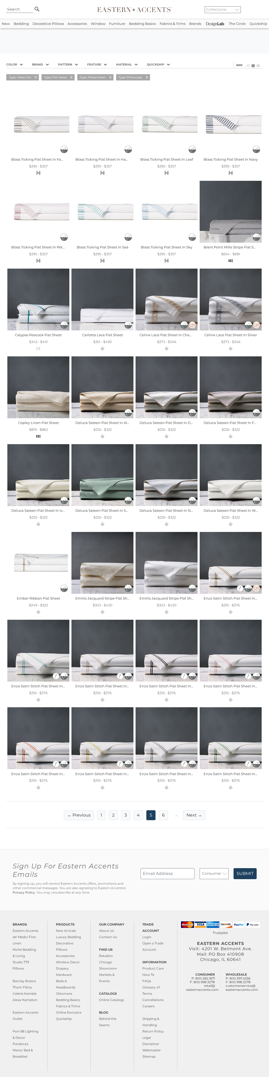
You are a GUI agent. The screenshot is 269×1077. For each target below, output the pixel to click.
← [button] (79, 815)
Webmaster (151, 1050)
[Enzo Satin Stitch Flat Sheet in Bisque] (102, 680)
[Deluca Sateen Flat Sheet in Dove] (167, 417)
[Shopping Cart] (261, 9)
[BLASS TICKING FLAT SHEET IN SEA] (102, 241)
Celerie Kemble (25, 994)
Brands (195, 24)
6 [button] (163, 815)
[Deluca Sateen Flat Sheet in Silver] (167, 505)
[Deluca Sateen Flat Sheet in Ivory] (38, 505)
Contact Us (108, 937)
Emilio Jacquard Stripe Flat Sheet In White (176, 598)
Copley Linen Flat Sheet (38, 423)
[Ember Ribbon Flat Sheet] (38, 592)
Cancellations (153, 1000)
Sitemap (149, 1056)
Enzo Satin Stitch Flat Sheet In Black (170, 686)
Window (98, 24)
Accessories (77, 24)
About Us (106, 931)
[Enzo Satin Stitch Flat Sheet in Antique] (231, 592)
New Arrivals (66, 931)
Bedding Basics (142, 24)
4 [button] (138, 815)
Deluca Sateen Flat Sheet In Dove (168, 423)
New (6, 24)
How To (148, 975)
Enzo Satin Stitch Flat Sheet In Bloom (235, 686)
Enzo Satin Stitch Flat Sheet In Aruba (42, 686)
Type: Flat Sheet (55, 77)
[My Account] (257, 9)
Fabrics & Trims (172, 24)
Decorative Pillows (48, 24)
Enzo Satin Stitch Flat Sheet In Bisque (107, 686)
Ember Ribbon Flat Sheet (38, 598)
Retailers (106, 956)
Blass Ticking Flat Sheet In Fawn (38, 159)
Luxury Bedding (68, 937)
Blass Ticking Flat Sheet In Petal (38, 247)
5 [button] (151, 815)
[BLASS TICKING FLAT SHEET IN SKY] (167, 241)
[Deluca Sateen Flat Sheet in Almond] (102, 417)
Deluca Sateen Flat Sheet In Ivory (39, 510)
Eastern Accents (25, 931)
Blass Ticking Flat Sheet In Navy (231, 159)
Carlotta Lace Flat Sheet (102, 335)
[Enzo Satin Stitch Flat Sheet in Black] (167, 680)
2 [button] (113, 815)
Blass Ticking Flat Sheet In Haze (102, 159)
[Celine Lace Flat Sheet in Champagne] (167, 329)
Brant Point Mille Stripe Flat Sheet (232, 247)
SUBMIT (245, 873)
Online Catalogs (111, 1000)
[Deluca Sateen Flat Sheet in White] (231, 505)
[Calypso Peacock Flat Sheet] (38, 329)
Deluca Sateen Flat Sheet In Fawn (232, 423)
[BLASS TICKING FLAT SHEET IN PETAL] (38, 241)
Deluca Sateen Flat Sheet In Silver (168, 510)
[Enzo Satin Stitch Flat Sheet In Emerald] (231, 768)
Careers (148, 1006)
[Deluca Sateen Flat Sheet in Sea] (102, 505)
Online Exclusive (68, 1012)
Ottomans (64, 994)
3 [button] (126, 815)
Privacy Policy (24, 892)
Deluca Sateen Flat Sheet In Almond (106, 423)
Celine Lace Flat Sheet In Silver (230, 335)
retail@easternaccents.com (202, 987)
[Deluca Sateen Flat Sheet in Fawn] (231, 417)
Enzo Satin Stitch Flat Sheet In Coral (41, 774)
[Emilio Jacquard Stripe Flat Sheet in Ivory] (102, 592)
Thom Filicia (22, 987)
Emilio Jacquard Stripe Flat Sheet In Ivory (110, 598)
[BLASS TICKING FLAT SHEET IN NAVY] (231, 153)
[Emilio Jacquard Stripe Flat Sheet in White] (167, 592)
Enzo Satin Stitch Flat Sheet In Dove (170, 774)
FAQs (146, 981)
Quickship (258, 24)
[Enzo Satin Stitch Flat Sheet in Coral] (38, 768)
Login (146, 937)
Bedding (21, 24)
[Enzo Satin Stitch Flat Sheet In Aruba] (38, 680)
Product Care (153, 968)
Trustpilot (220, 933)
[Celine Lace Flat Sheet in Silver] (231, 329)
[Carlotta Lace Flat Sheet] (102, 329)
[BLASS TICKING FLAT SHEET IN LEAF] (167, 153)
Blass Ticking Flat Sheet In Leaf (166, 159)
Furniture (117, 24)
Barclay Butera (24, 981)
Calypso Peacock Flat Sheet (38, 335)
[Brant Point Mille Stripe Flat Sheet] (231, 241)
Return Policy (153, 1031)
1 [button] (101, 815)
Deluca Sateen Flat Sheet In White (233, 510)
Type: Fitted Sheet (93, 77)
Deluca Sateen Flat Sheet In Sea (102, 510)
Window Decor (68, 962)
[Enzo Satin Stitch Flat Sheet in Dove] (167, 768)
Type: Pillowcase (130, 77)
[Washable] (64, 152)
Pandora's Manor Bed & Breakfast (23, 1050)
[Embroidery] (240, 591)
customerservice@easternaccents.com (242, 987)
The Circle (237, 24)
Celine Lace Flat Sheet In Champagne (171, 335)
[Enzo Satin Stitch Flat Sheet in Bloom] (231, 680)
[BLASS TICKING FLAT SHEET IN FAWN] (38, 153)
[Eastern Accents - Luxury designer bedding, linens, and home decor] (134, 9)
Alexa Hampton (25, 1000)
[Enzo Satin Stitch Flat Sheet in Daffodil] (102, 768)
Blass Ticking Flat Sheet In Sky (166, 247)
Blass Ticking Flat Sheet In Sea (102, 247)
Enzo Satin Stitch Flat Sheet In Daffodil (108, 774)
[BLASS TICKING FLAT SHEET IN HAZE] (102, 153)
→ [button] (194, 815)
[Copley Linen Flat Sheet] (38, 417)
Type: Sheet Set (20, 77)
